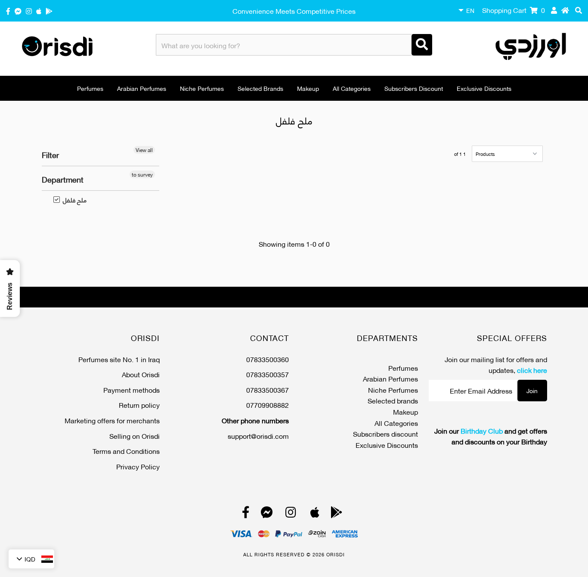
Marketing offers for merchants (112, 420)
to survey (142, 174)
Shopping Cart (513, 9)
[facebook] (8, 10)
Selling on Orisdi (134, 435)
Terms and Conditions (126, 450)
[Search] (422, 45)
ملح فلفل (70, 200)
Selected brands (260, 88)
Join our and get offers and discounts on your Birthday (490, 436)
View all (144, 150)
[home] (565, 10)
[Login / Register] (554, 10)
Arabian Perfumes (141, 88)
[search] (578, 10)
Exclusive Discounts (484, 88)
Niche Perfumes (202, 88)
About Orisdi (141, 374)
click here (532, 369)
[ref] (18, 10)
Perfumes (90, 88)
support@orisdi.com (258, 435)
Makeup (308, 88)
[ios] (38, 10)
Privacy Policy (138, 466)
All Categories (352, 88)
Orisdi (335, 554)
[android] (49, 10)
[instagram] (29, 10)
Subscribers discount (413, 88)
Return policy (139, 404)
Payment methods (131, 389)
